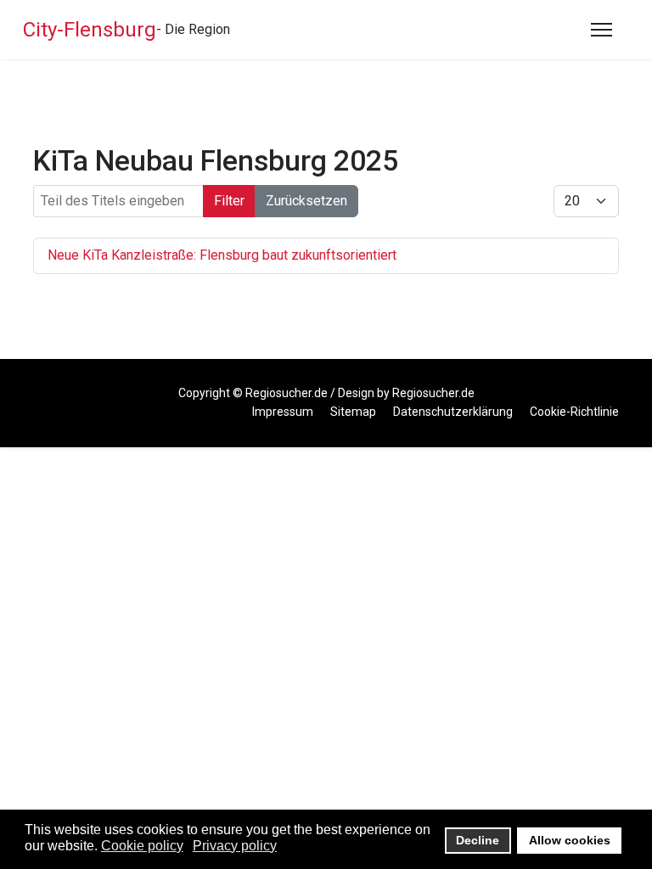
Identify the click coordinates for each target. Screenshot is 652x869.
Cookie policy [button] (142, 845)
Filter (229, 201)
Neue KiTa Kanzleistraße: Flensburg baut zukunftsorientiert (222, 255)
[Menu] (601, 29)
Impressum (282, 411)
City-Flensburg (89, 30)
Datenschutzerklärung (453, 411)
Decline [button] (477, 840)
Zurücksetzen (306, 201)
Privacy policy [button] (235, 845)
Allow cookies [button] (569, 840)
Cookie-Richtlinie (574, 411)
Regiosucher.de (286, 393)
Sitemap (353, 411)
